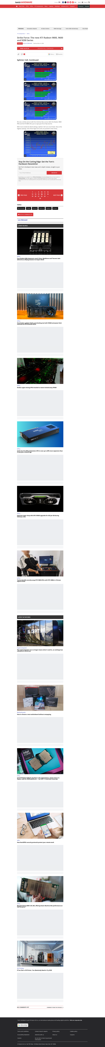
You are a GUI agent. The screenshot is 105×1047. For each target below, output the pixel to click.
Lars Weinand (28, 43)
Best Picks (21, 6)
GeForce (41, 208)
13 (32, 194)
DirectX (35, 208)
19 (32, 196)
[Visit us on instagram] (68, 2)
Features (20, 43)
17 (44, 194)
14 (35, 194)
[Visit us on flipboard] (73, 2)
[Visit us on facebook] (63, 2)
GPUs (31, 6)
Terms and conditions (23, 1031)
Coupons (72, 6)
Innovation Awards (32, 28)
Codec (28, 208)
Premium (80, 6)
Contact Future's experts (41, 1031)
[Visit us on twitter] (65, 2)
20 (35, 196)
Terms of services (37, 177)
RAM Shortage (57, 28)
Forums (87, 6)
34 (40, 198)
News (46, 6)
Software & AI (64, 6)
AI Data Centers (45, 28)
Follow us (52, 54)
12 (48, 192)
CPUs (27, 6)
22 (41, 196)
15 (38, 194)
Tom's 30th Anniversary (72, 28)
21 (38, 196)
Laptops (51, 6)
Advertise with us (39, 1034)
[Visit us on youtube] (70, 2)
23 (44, 196)
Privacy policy (55, 1031)
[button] (87, 2)
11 (44, 192)
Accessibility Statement (23, 1034)
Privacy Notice (22, 178)
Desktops (57, 6)
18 (48, 194)
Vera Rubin (85, 28)
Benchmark (21, 208)
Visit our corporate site (76, 1020)
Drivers (55, 208)
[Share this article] (18, 54)
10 (41, 192)
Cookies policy (73, 1031)
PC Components (39, 6)
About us (54, 1034)
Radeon (48, 208)
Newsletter (60, 54)
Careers (19, 1038)
